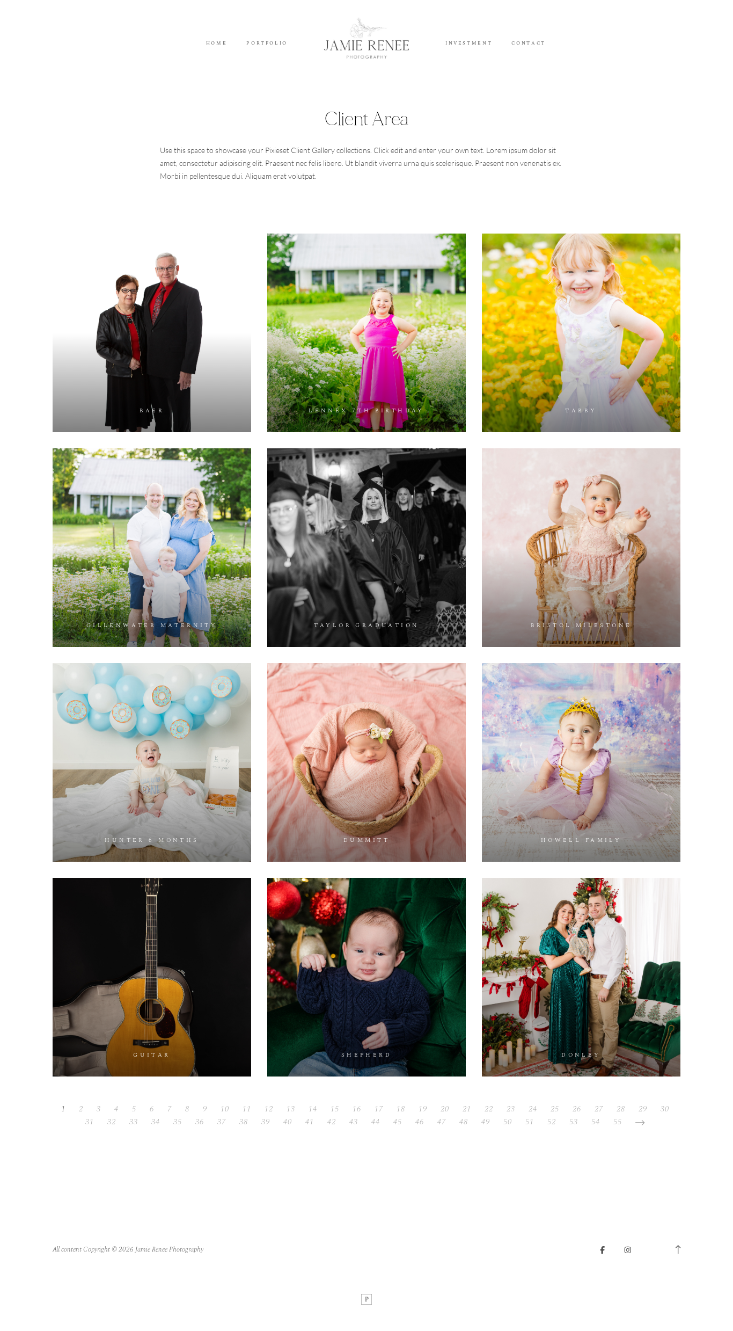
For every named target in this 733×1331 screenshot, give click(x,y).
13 (291, 1109)
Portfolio (267, 43)
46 (419, 1122)
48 (463, 1122)
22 (489, 1109)
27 (599, 1109)
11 (247, 1109)
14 (313, 1109)
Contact (528, 43)
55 (617, 1122)
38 (243, 1122)
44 (375, 1122)
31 (89, 1122)
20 (445, 1109)
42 (331, 1122)
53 (573, 1122)
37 (221, 1122)
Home (217, 43)
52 (551, 1122)
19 (423, 1109)
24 (533, 1109)
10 (225, 1109)
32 (111, 1122)
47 (441, 1122)
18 (401, 1109)
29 (643, 1109)
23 (511, 1109)
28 (621, 1109)
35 (177, 1122)
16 (357, 1109)
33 (133, 1122)
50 (507, 1122)
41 (309, 1122)
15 (335, 1109)
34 (155, 1122)
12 (269, 1109)
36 (199, 1122)
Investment (468, 43)
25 (555, 1109)
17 (379, 1109)
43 (353, 1122)
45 (397, 1122)
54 (595, 1122)
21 (467, 1109)
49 (485, 1122)
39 (265, 1122)
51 (529, 1122)
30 (665, 1109)
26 (577, 1109)
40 (287, 1122)
